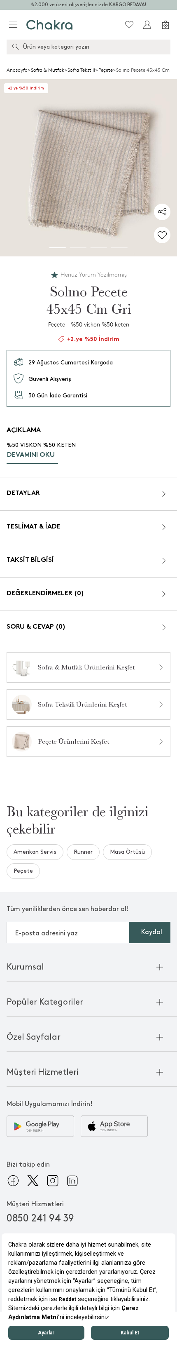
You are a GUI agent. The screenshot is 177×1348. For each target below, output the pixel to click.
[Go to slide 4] (119, 247)
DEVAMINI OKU (31, 455)
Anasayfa (17, 70)
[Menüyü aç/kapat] (13, 24)
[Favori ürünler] (129, 25)
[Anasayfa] (49, 24)
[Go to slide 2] (78, 247)
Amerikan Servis (35, 852)
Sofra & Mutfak (47, 70)
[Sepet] (165, 25)
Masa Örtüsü (127, 852)
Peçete (105, 70)
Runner (83, 852)
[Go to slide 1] (57, 247)
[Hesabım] (147, 25)
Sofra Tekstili (81, 70)
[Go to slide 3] (99, 247)
